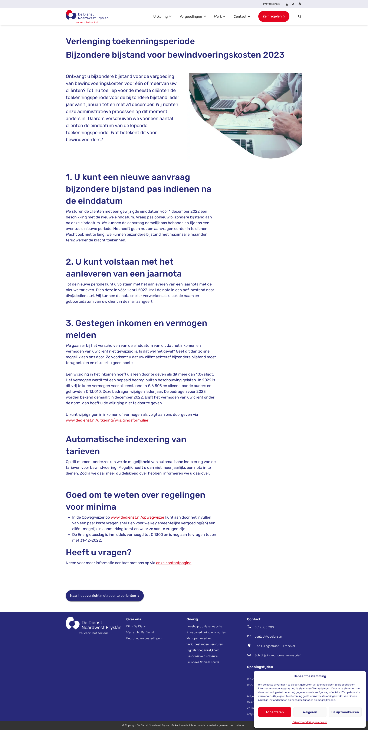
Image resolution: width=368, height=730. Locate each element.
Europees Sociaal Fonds (203, 662)
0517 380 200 (264, 627)
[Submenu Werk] (224, 16)
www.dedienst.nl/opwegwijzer (137, 517)
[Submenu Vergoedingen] (204, 16)
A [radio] (287, 4)
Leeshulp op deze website (205, 626)
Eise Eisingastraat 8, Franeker (271, 646)
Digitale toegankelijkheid (203, 650)
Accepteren (275, 712)
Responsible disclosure (202, 656)
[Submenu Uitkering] (170, 16)
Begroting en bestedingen (143, 638)
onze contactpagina (173, 563)
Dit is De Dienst (137, 626)
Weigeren (310, 712)
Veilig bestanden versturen (205, 644)
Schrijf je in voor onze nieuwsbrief (278, 655)
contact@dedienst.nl (269, 636)
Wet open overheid (199, 638)
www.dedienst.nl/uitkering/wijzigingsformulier (107, 420)
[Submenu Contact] (249, 16)
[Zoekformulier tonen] (299, 16)
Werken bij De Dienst (140, 632)
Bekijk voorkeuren (345, 712)
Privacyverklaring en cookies (309, 722)
